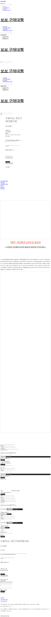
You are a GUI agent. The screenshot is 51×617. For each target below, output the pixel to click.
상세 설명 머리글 (4, 181)
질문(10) (2, 187)
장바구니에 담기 (4, 575)
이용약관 (2, 597)
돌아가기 (2, 527)
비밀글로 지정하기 (4, 512)
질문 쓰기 (3, 494)
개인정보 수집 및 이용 (5, 453)
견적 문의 (4, 6)
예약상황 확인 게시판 (7, 10)
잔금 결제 (4, 9)
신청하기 (2, 591)
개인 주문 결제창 (6, 7)
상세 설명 (2, 182)
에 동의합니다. (8, 453)
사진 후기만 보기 (5, 461)
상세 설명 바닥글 (4, 184)
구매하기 (2, 536)
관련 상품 (2, 188)
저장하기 (2, 459)
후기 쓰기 (3, 464)
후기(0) (2, 185)
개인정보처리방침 (4, 599)
